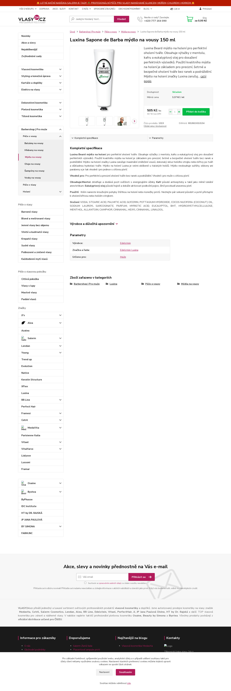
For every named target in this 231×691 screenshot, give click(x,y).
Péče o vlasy (29, 184)
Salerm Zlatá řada (82, 645)
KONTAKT (74, 9)
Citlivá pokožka (30, 279)
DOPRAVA (44, 9)
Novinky (25, 36)
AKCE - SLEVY (59, 9)
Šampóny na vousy (34, 170)
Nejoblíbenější (29, 49)
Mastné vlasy (29, 292)
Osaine (32, 483)
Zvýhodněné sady (31, 56)
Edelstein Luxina (129, 250)
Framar (25, 469)
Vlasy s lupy (28, 285)
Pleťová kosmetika (32, 109)
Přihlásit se (139, 577)
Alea (30, 323)
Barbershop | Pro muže (34, 129)
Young (25, 352)
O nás (27, 645)
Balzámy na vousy (34, 143)
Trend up (26, 359)
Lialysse (26, 455)
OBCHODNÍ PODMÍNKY (129, 9)
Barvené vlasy (29, 211)
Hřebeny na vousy (34, 150)
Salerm (32, 338)
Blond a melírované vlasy (35, 218)
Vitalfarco (27, 448)
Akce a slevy (28, 42)
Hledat (121, 19)
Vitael (25, 442)
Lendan (25, 346)
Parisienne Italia (30, 435)
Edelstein (125, 243)
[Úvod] (42, 19)
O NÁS (85, 9)
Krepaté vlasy (29, 238)
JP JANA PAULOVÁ (31, 519)
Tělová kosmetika (31, 116)
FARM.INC (27, 533)
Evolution (26, 366)
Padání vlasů (28, 299)
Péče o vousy (30, 136)
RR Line (25, 399)
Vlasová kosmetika (32, 69)
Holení (26, 191)
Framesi (26, 413)
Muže (123, 257)
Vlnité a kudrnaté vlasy (35, 232)
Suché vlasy (28, 245)
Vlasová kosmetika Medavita (137, 645)
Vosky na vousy (33, 177)
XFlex (24, 386)
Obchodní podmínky (34, 649)
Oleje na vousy (32, 163)
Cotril (24, 420)
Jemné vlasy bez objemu (35, 225)
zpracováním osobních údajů (110, 583)
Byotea (32, 491)
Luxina (25, 393)
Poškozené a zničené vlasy (36, 252)
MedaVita (33, 427)
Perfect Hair (28, 406)
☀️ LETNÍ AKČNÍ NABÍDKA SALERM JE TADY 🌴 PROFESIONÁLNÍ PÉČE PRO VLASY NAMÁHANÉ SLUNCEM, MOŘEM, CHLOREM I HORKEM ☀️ (116, 3)
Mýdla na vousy (33, 157)
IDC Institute (28, 506)
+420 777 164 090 (155, 21)
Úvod (72, 31)
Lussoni (25, 462)
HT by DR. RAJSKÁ (31, 513)
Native (25, 372)
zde (129, 683)
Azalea (25, 330)
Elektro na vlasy (30, 89)
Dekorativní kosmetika (34, 102)
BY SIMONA (28, 526)
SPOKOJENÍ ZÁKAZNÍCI (104, 9)
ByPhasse (27, 499)
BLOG (146, 9)
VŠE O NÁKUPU (26, 9)
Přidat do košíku (196, 111)
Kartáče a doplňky (31, 82)
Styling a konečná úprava (35, 76)
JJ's (23, 315)
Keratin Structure (31, 379)
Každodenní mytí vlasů (34, 259)
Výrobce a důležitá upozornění (92, 224)
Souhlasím (125, 672)
